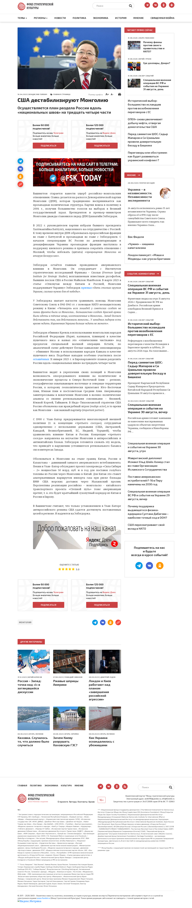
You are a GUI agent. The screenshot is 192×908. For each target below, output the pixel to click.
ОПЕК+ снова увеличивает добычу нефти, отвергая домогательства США (145, 122)
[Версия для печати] (119, 94)
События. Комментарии (141, 273)
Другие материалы (31, 641)
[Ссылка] (20, 184)
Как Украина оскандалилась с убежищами (101, 741)
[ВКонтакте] (20, 169)
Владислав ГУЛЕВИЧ (38, 94)
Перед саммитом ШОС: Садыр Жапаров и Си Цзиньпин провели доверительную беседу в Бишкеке (147, 369)
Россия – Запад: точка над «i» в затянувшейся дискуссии (29, 686)
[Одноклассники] (20, 176)
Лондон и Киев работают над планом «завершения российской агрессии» (100, 690)
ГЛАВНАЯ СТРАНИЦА (61, 94)
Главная (22, 785)
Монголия (25, 622)
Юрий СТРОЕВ (145, 59)
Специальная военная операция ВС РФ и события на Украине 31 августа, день (157, 84)
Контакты (83, 801)
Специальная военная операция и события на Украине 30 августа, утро (149, 447)
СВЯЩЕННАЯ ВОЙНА (162, 17)
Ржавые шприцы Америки (65, 682)
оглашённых (41, 359)
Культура (66, 785)
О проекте (63, 801)
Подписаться (48, 145)
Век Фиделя (136, 236)
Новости (60, 17)
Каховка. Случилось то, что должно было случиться (33, 741)
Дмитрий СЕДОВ (107, 677)
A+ (107, 94)
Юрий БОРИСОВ (35, 677)
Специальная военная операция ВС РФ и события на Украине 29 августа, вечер (149, 495)
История (121, 17)
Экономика (100, 17)
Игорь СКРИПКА (72, 734)
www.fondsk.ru (43, 898)
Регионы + (41, 17)
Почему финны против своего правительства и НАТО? (153, 47)
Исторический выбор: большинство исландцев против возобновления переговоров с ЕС (146, 329)
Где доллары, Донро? (156, 63)
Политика (79, 17)
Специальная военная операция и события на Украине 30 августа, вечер (148, 408)
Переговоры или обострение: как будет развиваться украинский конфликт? (147, 156)
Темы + (22, 17)
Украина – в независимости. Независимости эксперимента (140, 195)
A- (112, 94)
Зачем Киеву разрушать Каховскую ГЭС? (65, 741)
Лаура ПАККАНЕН (146, 38)
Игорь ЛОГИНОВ (36, 734)
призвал (86, 287)
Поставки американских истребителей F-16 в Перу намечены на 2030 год (145, 480)
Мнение (138, 17)
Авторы (73, 801)
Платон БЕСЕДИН (147, 183)
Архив (91, 801)
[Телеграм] (20, 161)
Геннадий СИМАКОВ (73, 677)
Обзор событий (146, 76)
